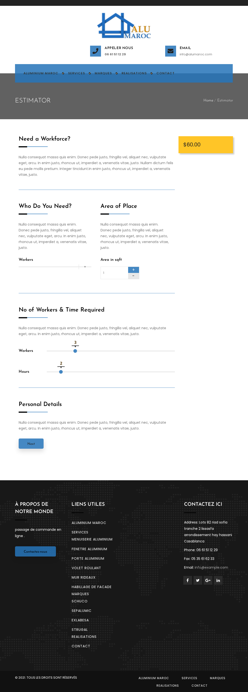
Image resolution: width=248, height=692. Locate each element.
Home (208, 100)
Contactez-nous (35, 552)
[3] (75, 351)
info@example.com (211, 567)
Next (31, 444)
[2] (61, 372)
